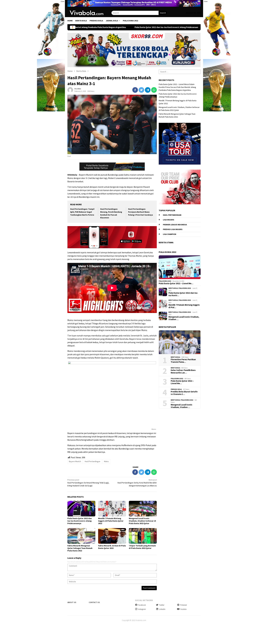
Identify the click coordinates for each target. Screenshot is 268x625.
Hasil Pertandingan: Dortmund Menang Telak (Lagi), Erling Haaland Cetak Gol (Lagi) (88, 483)
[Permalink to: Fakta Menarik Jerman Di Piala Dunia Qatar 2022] (112, 536)
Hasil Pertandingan (92, 461)
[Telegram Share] (147, 90)
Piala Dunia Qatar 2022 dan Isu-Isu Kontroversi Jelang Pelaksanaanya (135, 27)
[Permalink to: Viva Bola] (70, 90)
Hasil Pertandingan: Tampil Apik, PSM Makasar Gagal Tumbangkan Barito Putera (82, 212)
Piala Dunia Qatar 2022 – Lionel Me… (176, 283)
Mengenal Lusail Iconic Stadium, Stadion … (183, 318)
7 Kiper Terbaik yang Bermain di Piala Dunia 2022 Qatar (142, 546)
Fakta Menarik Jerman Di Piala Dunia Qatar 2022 (112, 546)
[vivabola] (89, 12)
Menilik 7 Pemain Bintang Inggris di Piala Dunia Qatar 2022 (110, 521)
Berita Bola (173, 288)
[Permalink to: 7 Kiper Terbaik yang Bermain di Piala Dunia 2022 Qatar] (143, 536)
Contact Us (94, 602)
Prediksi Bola (176, 389)
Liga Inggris (168, 220)
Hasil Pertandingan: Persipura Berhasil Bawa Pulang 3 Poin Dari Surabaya (140, 212)
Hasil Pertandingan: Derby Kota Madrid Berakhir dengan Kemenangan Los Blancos (137, 483)
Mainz (106, 461)
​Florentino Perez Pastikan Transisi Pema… (183, 360)
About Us (71, 602)
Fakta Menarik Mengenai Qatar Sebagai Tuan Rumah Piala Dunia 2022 (79, 548)
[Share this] (135, 90)
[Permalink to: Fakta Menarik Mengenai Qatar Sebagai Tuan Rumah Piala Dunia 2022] (81, 536)
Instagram (142, 609)
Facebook (142, 605)
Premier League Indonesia (175, 224)
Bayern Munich (75, 461)
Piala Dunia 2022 (165, 281)
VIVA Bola (72, 174)
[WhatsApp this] (154, 90)
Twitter (161, 605)
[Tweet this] (141, 90)
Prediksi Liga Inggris (172, 229)
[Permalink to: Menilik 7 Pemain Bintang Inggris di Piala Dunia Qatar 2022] (112, 508)
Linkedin (162, 609)
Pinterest (183, 605)
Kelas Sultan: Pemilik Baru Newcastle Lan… (183, 371)
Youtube (183, 609)
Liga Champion (169, 234)
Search (163, 13)
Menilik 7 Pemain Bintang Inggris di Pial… (184, 306)
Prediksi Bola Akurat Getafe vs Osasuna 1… (184, 392)
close (62, 1)
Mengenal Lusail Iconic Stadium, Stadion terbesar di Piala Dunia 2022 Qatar (142, 521)
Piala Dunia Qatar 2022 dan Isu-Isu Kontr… (183, 294)
